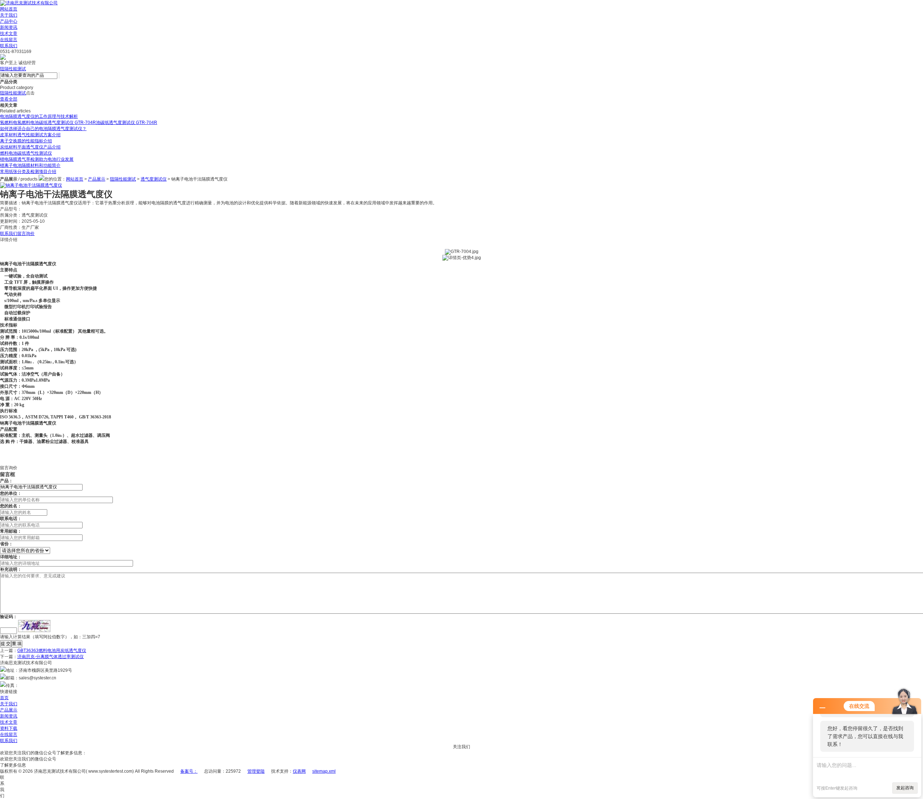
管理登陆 (256, 771)
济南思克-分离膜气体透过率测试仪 (50, 656)
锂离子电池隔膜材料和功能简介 (30, 165)
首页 (4, 697)
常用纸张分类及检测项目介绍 (28, 171)
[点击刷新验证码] (34, 626)
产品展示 (96, 179)
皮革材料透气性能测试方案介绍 (30, 134)
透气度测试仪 (154, 179)
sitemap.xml (324, 771)
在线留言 (8, 39)
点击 (30, 93)
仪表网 (299, 771)
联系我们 (8, 45)
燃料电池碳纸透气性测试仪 (26, 153)
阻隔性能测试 (13, 68)
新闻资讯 (8, 27)
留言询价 (26, 233)
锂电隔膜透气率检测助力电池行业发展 (37, 159)
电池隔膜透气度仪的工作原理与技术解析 (39, 116)
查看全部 (8, 99)
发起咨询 (905, 787)
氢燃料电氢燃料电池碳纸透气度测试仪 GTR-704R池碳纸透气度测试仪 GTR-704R (78, 122)
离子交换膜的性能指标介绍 (26, 140)
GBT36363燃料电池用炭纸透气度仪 (51, 650)
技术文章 (8, 33)
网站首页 (8, 9)
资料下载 (8, 728)
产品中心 (8, 21)
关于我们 (8, 15)
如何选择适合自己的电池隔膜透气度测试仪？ (43, 128)
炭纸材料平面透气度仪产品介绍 (30, 147)
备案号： (189, 771)
